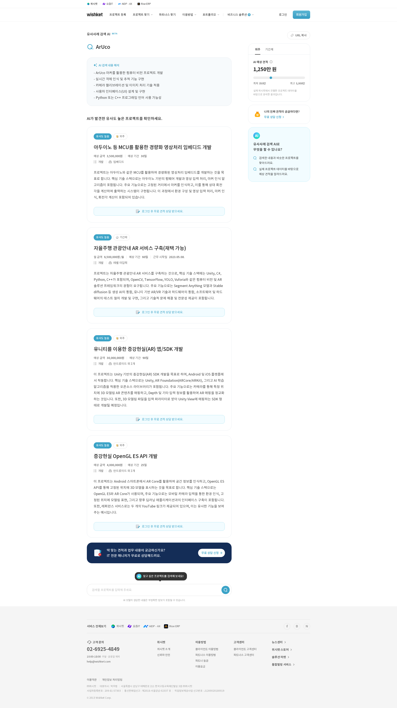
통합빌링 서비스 (281, 664)
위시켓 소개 (163, 649)
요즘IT (136, 626)
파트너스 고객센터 (244, 655)
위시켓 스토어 (280, 650)
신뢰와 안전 (163, 655)
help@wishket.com (99, 661)
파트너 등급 (201, 661)
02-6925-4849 (103, 649)
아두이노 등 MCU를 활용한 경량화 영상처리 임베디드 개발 (153, 147)
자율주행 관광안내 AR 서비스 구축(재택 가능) (140, 248)
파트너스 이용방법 (205, 655)
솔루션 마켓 (279, 657)
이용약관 (92, 680)
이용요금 (200, 666)
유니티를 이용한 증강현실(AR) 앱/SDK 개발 (138, 349)
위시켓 (120, 626)
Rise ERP (174, 626)
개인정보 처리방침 (112, 680)
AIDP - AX (154, 626)
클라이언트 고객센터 (245, 649)
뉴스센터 (277, 642)
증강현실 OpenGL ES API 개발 (126, 456)
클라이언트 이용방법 (206, 649)
